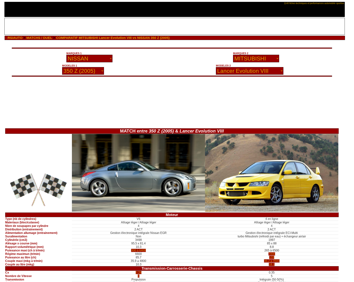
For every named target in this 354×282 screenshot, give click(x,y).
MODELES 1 (69, 65)
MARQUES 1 (74, 53)
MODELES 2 (223, 65)
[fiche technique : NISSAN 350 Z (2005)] (138, 210)
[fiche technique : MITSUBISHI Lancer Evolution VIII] (271, 210)
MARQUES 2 (240, 53)
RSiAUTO (15, 38)
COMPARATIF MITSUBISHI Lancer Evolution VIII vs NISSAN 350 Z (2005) (113, 38)
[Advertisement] (175, 26)
